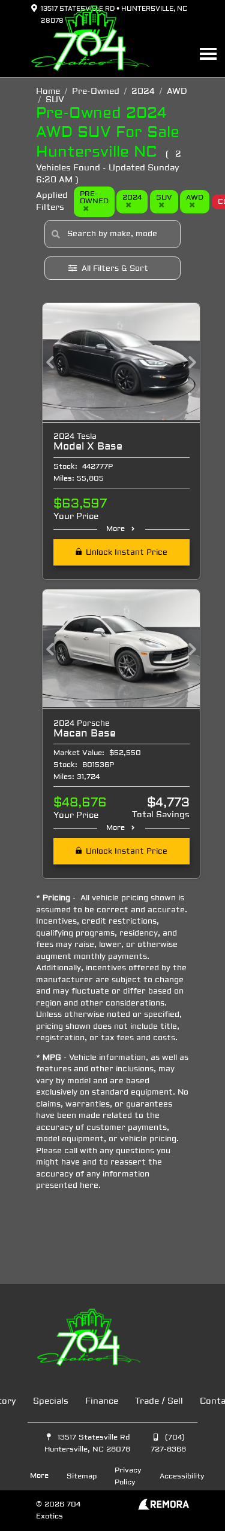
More (115, 529)
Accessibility (182, 1476)
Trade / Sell (159, 1401)
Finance (101, 1401)
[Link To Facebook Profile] (55, 1383)
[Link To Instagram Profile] (78, 1383)
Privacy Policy (128, 1476)
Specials (50, 1401)
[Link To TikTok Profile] (99, 1383)
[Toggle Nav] (208, 53)
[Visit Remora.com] (163, 1508)
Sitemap (82, 1476)
